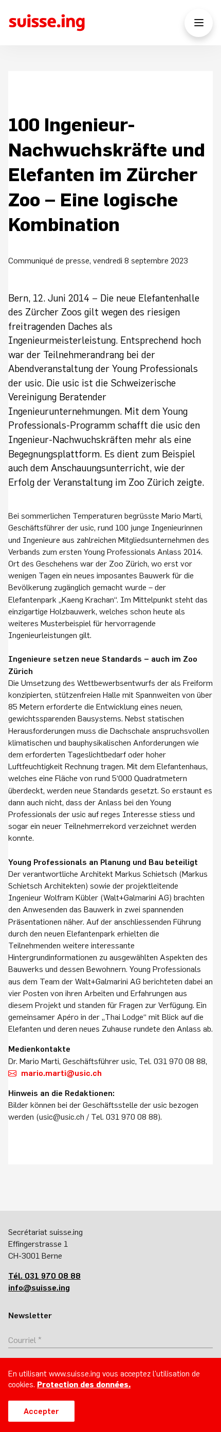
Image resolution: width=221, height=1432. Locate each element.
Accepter (41, 1411)
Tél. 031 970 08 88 (44, 1275)
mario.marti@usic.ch (61, 1072)
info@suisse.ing (39, 1287)
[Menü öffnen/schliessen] (199, 23)
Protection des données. (84, 1384)
